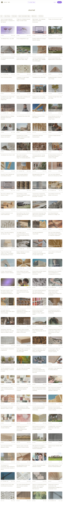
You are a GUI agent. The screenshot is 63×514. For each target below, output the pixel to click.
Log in (55, 2)
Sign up (59, 2)
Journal (5, 2)
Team (9, 2)
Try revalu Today (31, 2)
